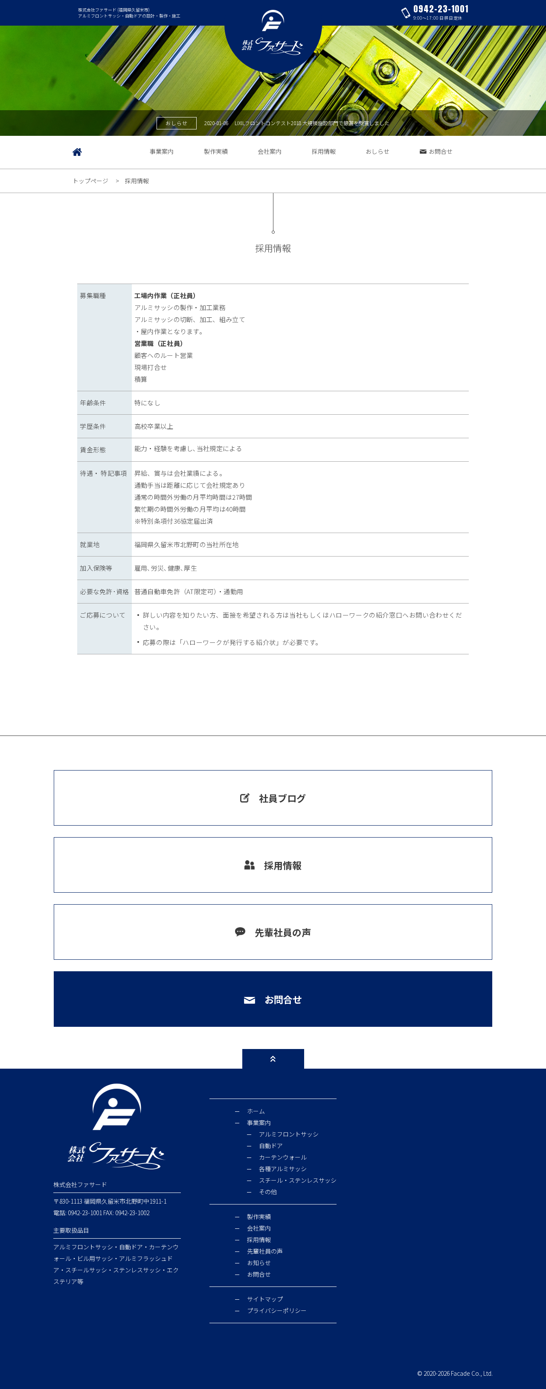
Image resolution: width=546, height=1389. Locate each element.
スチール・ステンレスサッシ (298, 1180)
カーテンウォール (283, 1157)
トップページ (90, 180)
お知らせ (259, 1262)
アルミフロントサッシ (289, 1134)
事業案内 (162, 151)
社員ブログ (282, 798)
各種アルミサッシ (283, 1168)
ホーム (256, 1111)
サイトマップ (265, 1299)
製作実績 (216, 151)
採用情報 (324, 151)
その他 (268, 1191)
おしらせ (377, 151)
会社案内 (270, 151)
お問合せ (441, 151)
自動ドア (271, 1145)
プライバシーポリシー (277, 1310)
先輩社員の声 (283, 932)
